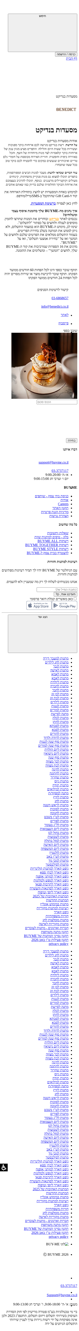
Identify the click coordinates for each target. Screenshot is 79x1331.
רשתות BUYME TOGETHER (46, 545)
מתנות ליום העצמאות (54, 829)
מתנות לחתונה (59, 773)
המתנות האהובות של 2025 (50, 896)
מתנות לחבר (60, 690)
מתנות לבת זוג (59, 698)
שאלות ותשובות (57, 533)
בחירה (71, 440)
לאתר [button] (64, 315)
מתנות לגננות (59, 706)
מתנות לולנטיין (58, 852)
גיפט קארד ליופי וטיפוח (53, 892)
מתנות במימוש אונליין (54, 904)
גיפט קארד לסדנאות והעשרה (49, 888)
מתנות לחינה (60, 769)
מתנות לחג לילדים (56, 662)
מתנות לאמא (59, 674)
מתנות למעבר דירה (55, 658)
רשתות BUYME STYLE (50, 549)
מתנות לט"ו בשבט (56, 817)
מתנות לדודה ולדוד (56, 737)
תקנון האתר (60, 508)
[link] (35, 1264)
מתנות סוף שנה (58, 757)
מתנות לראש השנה (55, 805)
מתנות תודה (60, 785)
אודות (64, 500)
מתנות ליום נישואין (56, 753)
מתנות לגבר (60, 666)
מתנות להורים (59, 734)
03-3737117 (69, 1286)
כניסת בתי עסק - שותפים (51, 496)
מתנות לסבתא (59, 726)
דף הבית (71, 58)
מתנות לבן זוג (59, 694)
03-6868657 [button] (60, 298)
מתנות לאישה (59, 670)
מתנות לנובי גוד (58, 860)
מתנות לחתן (60, 722)
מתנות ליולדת (59, 682)
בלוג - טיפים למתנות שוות (51, 537)
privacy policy (58, 944)
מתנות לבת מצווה (56, 765)
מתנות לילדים (59, 702)
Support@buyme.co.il (62, 1295)
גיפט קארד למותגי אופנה (52, 876)
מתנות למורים (59, 710)
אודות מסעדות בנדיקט (62, 141)
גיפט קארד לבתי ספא (54, 872)
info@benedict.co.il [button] (54, 306)
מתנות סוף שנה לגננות (54, 741)
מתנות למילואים (57, 789)
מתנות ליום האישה (55, 845)
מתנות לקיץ (60, 797)
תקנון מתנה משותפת (54, 932)
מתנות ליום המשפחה (54, 848)
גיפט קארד (61, 912)
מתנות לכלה (60, 718)
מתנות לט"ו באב (57, 856)
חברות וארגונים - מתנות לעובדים (46, 928)
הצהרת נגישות (58, 516)
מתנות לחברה (59, 686)
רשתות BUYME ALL (53, 541)
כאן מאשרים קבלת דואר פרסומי (53, 599)
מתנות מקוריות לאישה (53, 924)
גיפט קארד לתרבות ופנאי (51, 884)
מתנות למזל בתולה (56, 841)
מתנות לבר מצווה (57, 761)
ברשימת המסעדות (43, 203)
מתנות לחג (61, 801)
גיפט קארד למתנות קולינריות (49, 868)
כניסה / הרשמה (66, 54)
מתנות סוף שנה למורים (53, 745)
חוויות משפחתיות (57, 916)
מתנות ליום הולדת (56, 749)
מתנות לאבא (60, 678)
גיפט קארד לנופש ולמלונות (51, 880)
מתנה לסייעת (59, 714)
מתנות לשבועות (58, 837)
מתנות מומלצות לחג (55, 920)
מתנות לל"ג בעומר (56, 825)
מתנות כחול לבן (58, 833)
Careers (63, 504)
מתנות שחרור (59, 777)
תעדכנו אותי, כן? (65, 594)
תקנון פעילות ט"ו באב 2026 (49, 940)
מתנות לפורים (59, 821)
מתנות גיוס (61, 781)
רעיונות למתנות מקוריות (52, 908)
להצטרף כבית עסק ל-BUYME (47, 553)
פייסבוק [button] (63, 323)
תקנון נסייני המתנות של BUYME (46, 936)
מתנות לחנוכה (59, 813)
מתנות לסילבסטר (57, 864)
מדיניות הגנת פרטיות (54, 512)
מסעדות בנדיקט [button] (66, 96)
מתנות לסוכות (59, 809)
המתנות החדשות (57, 900)
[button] (71, 8)
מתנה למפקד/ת (58, 793)
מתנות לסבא (60, 730)
